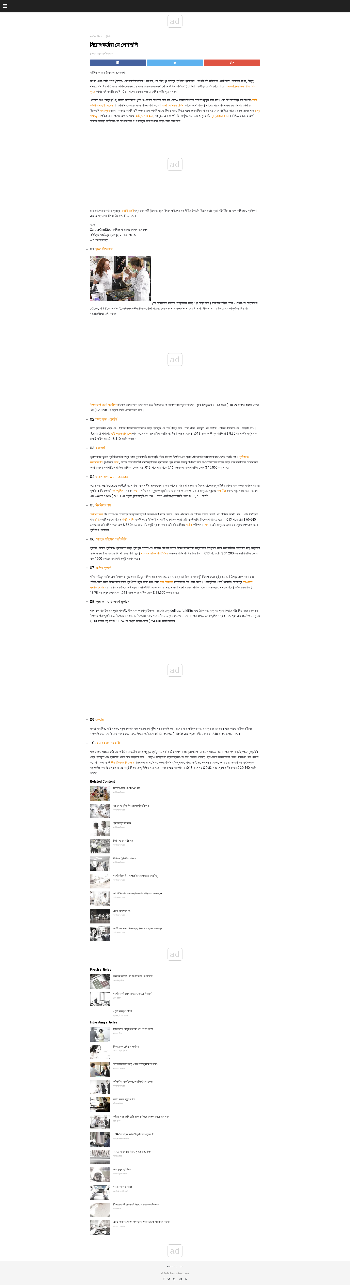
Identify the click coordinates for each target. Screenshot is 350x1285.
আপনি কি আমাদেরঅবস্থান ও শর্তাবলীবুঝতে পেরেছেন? (137, 893)
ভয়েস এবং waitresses (111, 476)
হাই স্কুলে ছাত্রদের (121, 433)
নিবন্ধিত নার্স (103, 505)
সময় (116, 462)
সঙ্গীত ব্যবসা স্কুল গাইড (124, 1099)
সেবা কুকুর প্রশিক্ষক (122, 1169)
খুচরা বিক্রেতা (104, 249)
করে (135, 491)
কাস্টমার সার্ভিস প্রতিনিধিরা (154, 553)
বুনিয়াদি (108, 36)
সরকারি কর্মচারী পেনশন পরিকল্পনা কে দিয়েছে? (133, 976)
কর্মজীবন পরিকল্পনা (96, 36)
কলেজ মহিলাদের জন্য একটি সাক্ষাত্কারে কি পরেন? (135, 1064)
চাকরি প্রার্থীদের (109, 405)
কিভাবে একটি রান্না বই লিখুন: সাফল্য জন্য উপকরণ (136, 1204)
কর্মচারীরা (221, 491)
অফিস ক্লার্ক (103, 568)
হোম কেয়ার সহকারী (107, 743)
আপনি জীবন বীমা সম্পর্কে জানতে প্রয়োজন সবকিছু (135, 875)
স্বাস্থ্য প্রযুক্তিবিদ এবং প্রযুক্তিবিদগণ (131, 805)
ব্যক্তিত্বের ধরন (144, 116)
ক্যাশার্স (100, 448)
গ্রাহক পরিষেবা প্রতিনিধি (110, 539)
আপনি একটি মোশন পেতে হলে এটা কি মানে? (133, 993)
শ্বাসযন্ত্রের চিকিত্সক (122, 823)
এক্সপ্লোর (105, 111)
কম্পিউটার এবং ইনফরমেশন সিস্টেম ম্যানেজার (133, 1081)
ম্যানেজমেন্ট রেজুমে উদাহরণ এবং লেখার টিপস (133, 1029)
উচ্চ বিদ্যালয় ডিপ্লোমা (122, 762)
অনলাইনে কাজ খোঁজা (122, 1186)
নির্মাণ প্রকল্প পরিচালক (123, 840)
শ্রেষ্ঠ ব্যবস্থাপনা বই (122, 1011)
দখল (206, 525)
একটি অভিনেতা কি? (122, 911)
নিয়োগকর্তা (95, 405)
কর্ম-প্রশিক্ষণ (118, 491)
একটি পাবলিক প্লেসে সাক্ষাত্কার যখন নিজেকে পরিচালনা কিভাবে (141, 1221)
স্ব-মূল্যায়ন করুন (219, 116)
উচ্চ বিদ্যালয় (166, 582)
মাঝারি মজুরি (127, 211)
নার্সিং (97, 519)
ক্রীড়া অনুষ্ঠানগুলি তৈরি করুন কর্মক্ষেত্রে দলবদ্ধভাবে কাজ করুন (141, 1116)
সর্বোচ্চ (189, 525)
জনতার (99, 719)
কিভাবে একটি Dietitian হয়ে (126, 788)
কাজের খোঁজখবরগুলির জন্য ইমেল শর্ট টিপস (132, 1151)
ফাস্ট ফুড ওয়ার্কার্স (106, 419)
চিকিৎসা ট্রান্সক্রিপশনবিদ (124, 858)
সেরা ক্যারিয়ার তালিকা (173, 105)
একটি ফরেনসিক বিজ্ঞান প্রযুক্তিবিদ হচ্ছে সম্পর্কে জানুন (137, 928)
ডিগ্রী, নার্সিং (128, 519)
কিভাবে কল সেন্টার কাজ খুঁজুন (126, 1046)
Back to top (175, 1266)
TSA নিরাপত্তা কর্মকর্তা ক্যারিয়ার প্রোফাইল (133, 1134)
